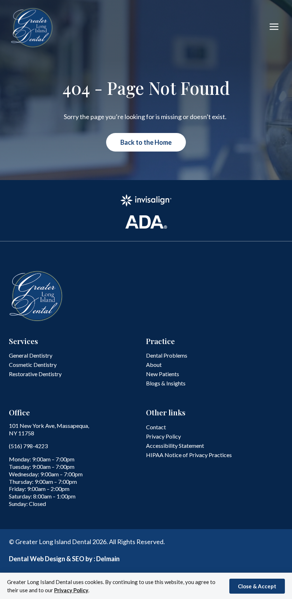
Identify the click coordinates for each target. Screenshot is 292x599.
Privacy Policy (71, 590)
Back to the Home (146, 142)
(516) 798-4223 (28, 445)
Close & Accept (257, 586)
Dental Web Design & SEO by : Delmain (64, 559)
